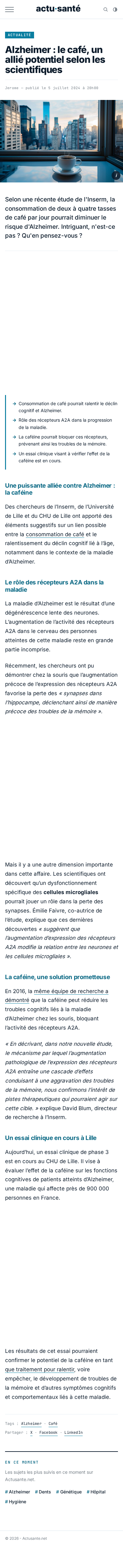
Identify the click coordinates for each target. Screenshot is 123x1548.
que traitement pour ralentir (39, 1369)
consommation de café (55, 534)
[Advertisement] (61, 323)
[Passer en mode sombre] (115, 9)
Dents (45, 1491)
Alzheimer (31, 1423)
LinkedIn (73, 1432)
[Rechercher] (105, 9)
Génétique (70, 1491)
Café (53, 1423)
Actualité (20, 35)
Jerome (12, 88)
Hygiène (17, 1501)
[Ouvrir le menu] (9, 9)
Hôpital (98, 1491)
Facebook (48, 1432)
